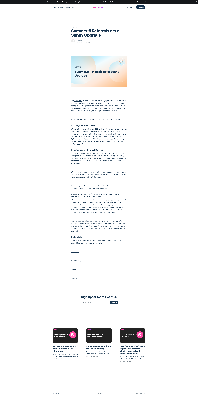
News (54, 7)
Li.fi (78, 144)
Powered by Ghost (140, 393)
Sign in (132, 7)
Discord (74, 278)
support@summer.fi (78, 243)
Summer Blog (76, 261)
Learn (73, 7)
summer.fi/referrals (113, 119)
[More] (78, 7)
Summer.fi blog (56, 393)
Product (60, 7)
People (68, 7)
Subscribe (141, 7)
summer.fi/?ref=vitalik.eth (91, 177)
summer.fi (77, 141)
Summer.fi (79, 40)
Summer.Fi (78, 101)
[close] (196, 2)
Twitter (73, 269)
